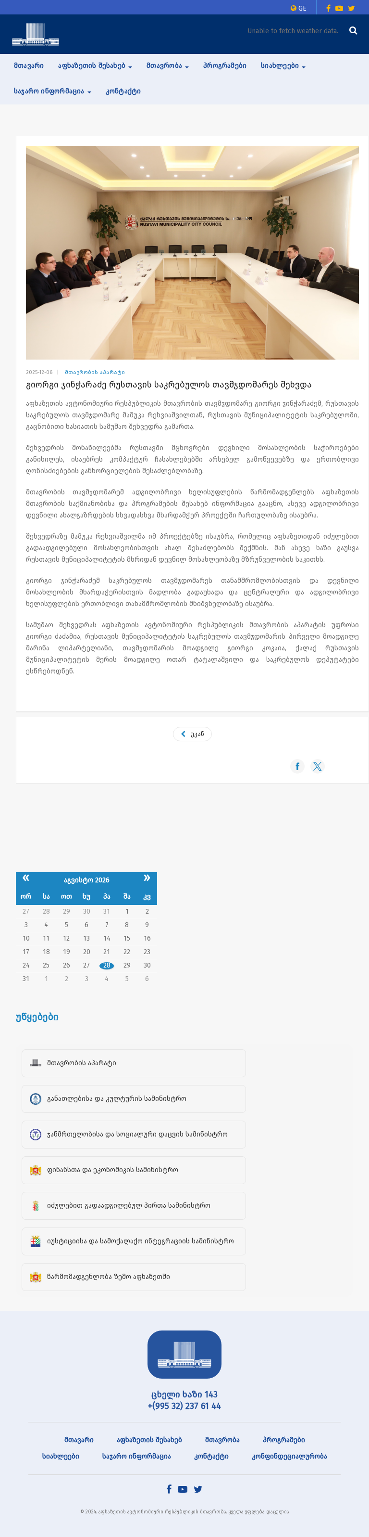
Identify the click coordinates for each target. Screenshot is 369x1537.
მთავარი (29, 66)
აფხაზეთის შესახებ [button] (92, 66)
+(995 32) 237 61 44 (184, 1406)
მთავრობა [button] (165, 66)
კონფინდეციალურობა (289, 1456)
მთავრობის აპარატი (95, 372)
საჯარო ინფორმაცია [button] (50, 91)
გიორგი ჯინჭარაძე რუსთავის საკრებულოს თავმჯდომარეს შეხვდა (169, 384)
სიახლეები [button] (281, 66)
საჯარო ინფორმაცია (136, 1456)
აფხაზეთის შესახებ (149, 1440)
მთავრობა (222, 1440)
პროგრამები (224, 66)
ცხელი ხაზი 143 (184, 1394)
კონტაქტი (123, 91)
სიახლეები (60, 1456)
